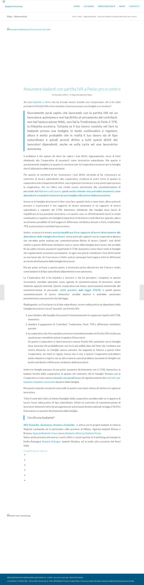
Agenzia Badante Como (44, 433)
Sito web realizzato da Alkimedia (105, 581)
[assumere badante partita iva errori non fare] (72, 55)
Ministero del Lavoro (49, 191)
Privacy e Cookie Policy (71, 581)
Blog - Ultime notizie (17, 16)
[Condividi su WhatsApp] (28, 464)
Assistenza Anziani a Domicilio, (58, 424)
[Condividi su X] (28, 459)
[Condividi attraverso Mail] (28, 480)
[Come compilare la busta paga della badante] (2, 292)
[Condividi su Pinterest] (28, 469)
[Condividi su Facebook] (28, 454)
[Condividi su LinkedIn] (28, 475)
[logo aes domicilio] (13, 6)
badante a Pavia (41, 102)
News (89, 95)
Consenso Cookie (87, 581)
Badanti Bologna (51, 441)
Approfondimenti (79, 95)
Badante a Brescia (74, 433)
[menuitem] (77, 6)
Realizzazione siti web (126, 581)
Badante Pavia (93, 433)
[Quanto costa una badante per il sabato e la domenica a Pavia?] (142, 292)
